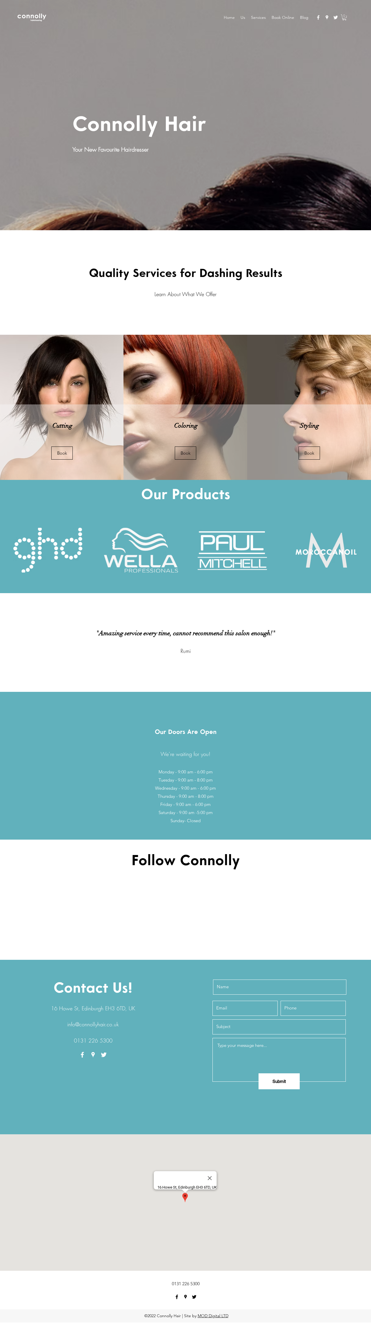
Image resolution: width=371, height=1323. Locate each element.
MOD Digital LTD (213, 1315)
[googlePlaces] (327, 17)
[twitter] (336, 17)
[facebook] (318, 17)
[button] (344, 17)
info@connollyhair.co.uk (93, 1024)
